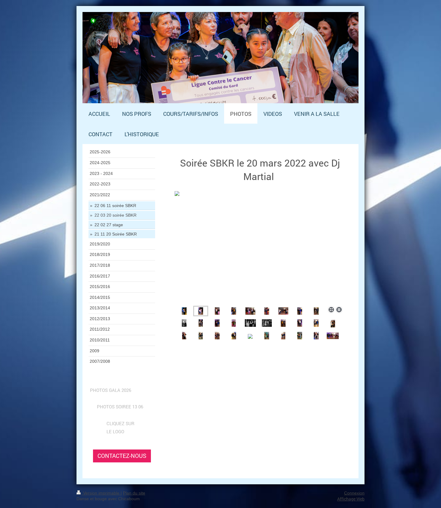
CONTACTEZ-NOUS (122, 455)
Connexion (354, 493)
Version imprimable (101, 493)
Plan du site (134, 493)
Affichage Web (350, 499)
